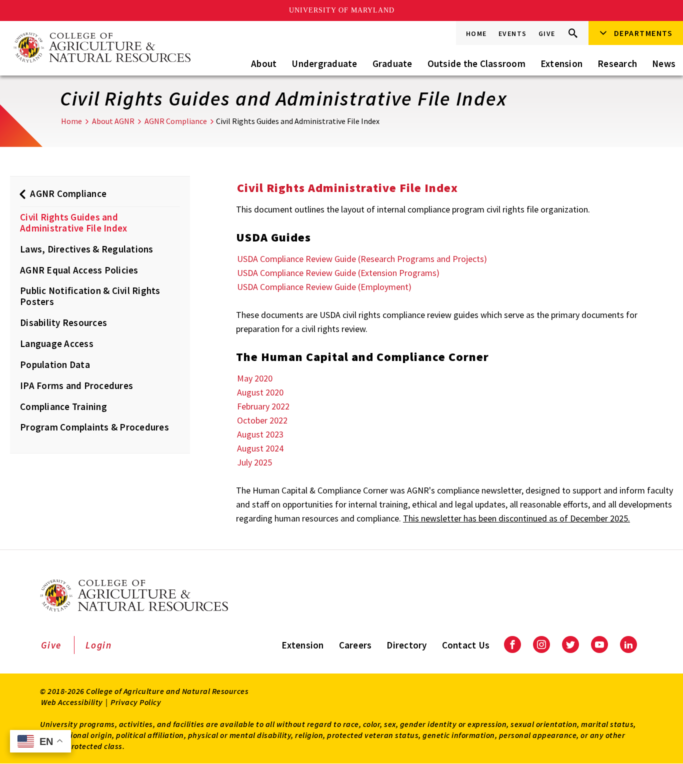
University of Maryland (341, 10)
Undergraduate (324, 64)
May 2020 (254, 378)
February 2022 (263, 406)
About (263, 64)
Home (476, 33)
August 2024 (260, 448)
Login (99, 645)
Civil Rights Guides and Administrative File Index (73, 222)
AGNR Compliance (175, 121)
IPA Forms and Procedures (76, 386)
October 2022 (262, 420)
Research (617, 64)
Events (512, 33)
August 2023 (260, 434)
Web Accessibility (72, 702)
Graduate (392, 64)
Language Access (57, 344)
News (664, 64)
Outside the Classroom (477, 64)
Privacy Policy (135, 702)
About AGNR (113, 121)
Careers (355, 645)
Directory (406, 645)
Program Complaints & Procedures (94, 427)
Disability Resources (63, 322)
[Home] (101, 48)
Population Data (55, 364)
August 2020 (260, 392)
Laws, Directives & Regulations (87, 249)
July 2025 (254, 462)
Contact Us (466, 645)
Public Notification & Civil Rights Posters (90, 296)
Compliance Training (63, 406)
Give (547, 33)
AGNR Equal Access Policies (79, 270)
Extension (561, 64)
